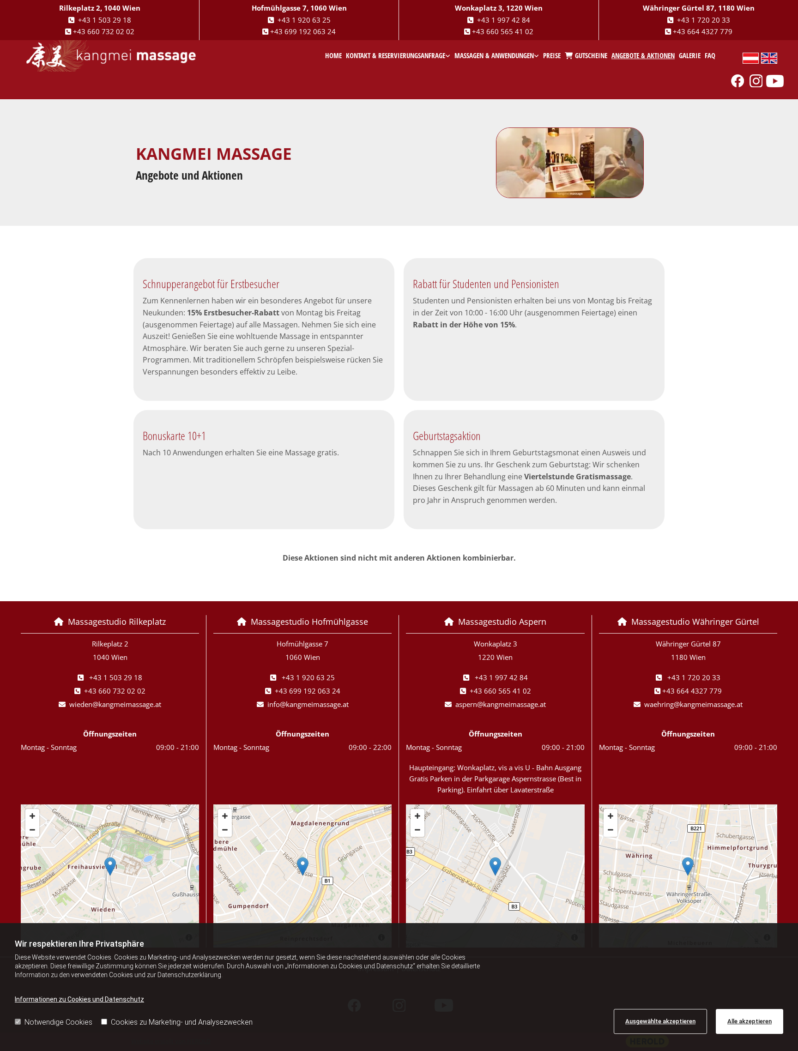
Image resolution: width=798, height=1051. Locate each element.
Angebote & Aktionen (643, 55)
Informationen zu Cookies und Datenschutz (79, 999)
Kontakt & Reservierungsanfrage (395, 55)
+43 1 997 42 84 (503, 19)
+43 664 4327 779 (702, 31)
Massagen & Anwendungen (494, 55)
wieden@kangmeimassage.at (115, 704)
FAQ (710, 55)
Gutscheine (591, 55)
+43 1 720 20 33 (703, 19)
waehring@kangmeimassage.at (693, 704)
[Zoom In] (32, 816)
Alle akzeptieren (749, 1021)
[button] (110, 866)
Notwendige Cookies (58, 1022)
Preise (552, 55)
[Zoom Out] (32, 830)
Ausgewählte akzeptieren (660, 1021)
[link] (398, 56)
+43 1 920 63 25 (304, 19)
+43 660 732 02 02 (103, 31)
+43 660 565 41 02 (502, 31)
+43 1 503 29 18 (104, 19)
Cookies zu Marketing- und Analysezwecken (182, 1022)
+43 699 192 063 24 (303, 31)
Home (333, 55)
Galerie (690, 55)
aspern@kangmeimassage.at (500, 704)
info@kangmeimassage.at (308, 704)
